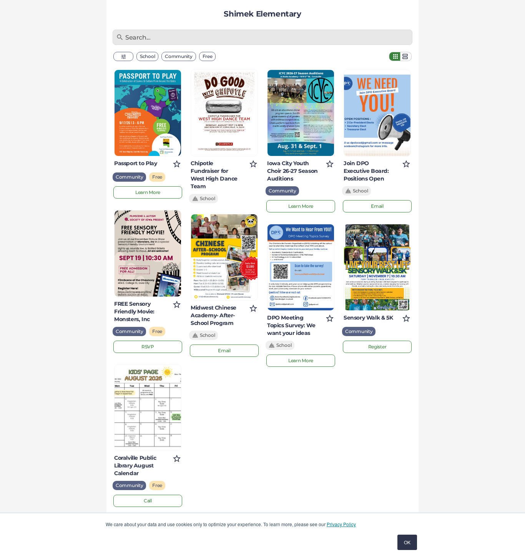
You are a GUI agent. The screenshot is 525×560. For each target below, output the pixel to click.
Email (224, 350)
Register (377, 347)
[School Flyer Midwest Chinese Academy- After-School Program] (224, 257)
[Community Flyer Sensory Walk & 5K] (377, 267)
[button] (123, 56)
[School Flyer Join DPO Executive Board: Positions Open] (377, 113)
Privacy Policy (341, 524)
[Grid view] (394, 56)
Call (148, 501)
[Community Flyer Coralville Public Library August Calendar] (147, 407)
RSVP (147, 347)
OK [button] (407, 542)
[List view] (406, 56)
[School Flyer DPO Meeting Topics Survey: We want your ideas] (300, 267)
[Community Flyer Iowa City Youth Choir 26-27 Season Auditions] (300, 113)
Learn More (147, 192)
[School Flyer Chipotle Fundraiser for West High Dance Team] (224, 113)
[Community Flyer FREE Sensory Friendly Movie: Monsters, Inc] (147, 253)
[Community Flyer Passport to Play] (147, 113)
